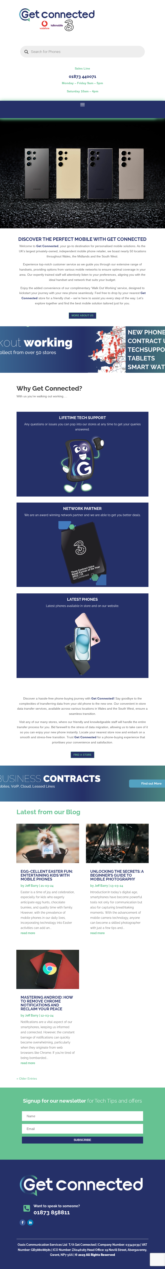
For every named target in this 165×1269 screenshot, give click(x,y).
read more (28, 933)
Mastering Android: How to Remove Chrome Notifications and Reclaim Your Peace (47, 1003)
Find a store (82, 754)
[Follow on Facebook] (23, 1222)
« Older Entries (27, 1078)
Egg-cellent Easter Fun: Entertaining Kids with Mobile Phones (47, 875)
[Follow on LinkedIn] (30, 1222)
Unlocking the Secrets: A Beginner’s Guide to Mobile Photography (117, 875)
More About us (82, 315)
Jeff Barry (31, 885)
